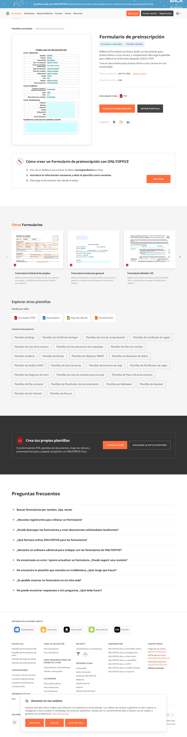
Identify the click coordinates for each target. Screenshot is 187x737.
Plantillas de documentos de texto (24, 653)
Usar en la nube (115, 445)
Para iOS (125, 629)
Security (80, 643)
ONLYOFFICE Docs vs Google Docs (123, 652)
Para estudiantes (51, 648)
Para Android (101, 629)
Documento (53, 317)
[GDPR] (85, 654)
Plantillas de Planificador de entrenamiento (75, 384)
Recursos (78, 13)
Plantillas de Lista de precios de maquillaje (79, 346)
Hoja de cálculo (79, 317)
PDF (125, 96)
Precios (58, 13)
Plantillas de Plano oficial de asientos (132, 374)
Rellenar (158, 179)
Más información (60, 713)
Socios (68, 13)
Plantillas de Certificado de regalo (151, 337)
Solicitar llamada (156, 668)
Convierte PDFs (18, 686)
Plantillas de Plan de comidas (127, 346)
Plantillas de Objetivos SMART (88, 356)
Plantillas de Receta (53, 356)
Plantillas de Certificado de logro (60, 337)
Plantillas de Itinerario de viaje (105, 365)
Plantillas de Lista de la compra (31, 346)
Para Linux (52, 629)
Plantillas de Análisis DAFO (28, 365)
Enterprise (29, 13)
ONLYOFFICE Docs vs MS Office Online (124, 648)
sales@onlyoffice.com (157, 651)
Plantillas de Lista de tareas (66, 365)
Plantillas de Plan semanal (28, 384)
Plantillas (17, 643)
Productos (16, 13)
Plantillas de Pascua (61, 393)
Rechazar (35, 723)
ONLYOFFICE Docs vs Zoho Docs (122, 656)
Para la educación (54, 643)
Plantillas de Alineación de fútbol (130, 356)
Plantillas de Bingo (24, 337)
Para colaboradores (52, 683)
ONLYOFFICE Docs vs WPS (119, 664)
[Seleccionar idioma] (178, 13)
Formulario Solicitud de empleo (32, 273)
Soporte (79, 687)
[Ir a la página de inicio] (8, 13)
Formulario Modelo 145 (140, 273)
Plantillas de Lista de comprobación (105, 337)
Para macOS (76, 629)
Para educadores (51, 652)
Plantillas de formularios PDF (24, 648)
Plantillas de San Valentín (28, 393)
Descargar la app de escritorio (150, 445)
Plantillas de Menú (24, 356)
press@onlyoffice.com (157, 664)
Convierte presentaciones (23, 682)
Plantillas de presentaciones (24, 662)
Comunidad (81, 668)
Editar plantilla (150, 108)
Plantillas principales (22, 28)
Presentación (106, 317)
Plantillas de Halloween (119, 384)
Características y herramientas (57, 667)
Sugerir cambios (140, 73)
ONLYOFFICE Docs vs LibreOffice (122, 660)
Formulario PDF (26, 317)
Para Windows (27, 629)
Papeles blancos (83, 683)
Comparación (115, 643)
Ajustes (55, 723)
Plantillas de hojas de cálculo (24, 659)
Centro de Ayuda (83, 672)
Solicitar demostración (85, 691)
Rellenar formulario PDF (117, 108)
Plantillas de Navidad (151, 384)
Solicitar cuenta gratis (53, 671)
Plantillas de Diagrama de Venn (31, 374)
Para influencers (51, 691)
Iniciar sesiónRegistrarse (157, 13)
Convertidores (20, 670)
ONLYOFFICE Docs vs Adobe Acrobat (124, 667)
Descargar (133, 13)
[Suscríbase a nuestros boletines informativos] (15, 722)
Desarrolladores (45, 13)
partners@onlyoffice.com (159, 657)
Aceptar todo (76, 723)
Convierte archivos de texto (24, 675)
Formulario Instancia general (87, 273)
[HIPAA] (78, 654)
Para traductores (51, 687)
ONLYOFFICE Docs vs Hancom (121, 671)
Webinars (80, 679)
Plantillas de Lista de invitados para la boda (80, 374)
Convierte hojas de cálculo (23, 679)
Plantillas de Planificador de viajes (148, 365)
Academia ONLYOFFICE (86, 675)
